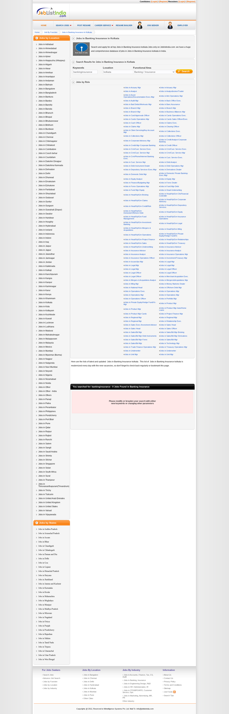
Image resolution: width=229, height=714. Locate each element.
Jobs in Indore (44, 238)
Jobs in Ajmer (44, 56)
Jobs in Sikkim (44, 638)
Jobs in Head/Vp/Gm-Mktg (171, 229)
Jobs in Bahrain (45, 85)
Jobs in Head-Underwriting (171, 190)
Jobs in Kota (44, 306)
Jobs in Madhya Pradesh (48, 609)
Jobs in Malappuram (47, 339)
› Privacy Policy (169, 682)
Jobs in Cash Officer (133, 123)
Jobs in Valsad (45, 510)
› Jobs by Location (49, 685)
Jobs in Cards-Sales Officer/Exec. (174, 119)
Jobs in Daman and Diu (47, 554)
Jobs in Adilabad (45, 44)
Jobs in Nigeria (45, 375)
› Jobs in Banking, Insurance (134, 680)
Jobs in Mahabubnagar (49, 335)
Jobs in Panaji (44, 399)
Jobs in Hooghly (45, 222)
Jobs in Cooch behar (47, 153)
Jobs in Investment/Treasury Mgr (173, 258)
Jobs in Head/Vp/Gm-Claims (136, 200)
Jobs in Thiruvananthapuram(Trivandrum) (53, 485)
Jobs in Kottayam (46, 310)
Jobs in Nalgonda (46, 363)
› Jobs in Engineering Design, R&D (137, 684)
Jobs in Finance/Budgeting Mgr (137, 183)
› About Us (167, 675)
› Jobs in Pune (88, 695)
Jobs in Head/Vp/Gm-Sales (136, 243)
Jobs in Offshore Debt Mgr (171, 288)
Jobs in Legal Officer (168, 269)
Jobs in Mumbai (45, 351)
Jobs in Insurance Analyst (170, 251)
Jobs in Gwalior (45, 214)
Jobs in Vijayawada (47, 514)
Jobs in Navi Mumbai (48, 367)
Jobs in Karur (44, 290)
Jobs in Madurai (45, 331)
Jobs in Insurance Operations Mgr (174, 254)
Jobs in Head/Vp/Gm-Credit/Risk (138, 206)
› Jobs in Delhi (88, 682)
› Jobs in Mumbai (89, 692)
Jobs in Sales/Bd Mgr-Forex (136, 340)
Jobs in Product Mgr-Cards (136, 314)
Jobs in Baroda (45, 109)
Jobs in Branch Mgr (132, 108)
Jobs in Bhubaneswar (48, 121)
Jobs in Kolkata (45, 302)
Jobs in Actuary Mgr (133, 88)
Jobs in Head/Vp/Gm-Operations (138, 235)
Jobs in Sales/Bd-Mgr (169, 340)
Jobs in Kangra (45, 278)
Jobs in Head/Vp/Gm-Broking (136, 195)
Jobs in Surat (44, 476)
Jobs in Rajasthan (45, 634)
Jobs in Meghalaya (45, 600)
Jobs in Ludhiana (46, 326)
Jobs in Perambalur (47, 407)
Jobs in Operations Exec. (135, 291)
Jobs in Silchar (45, 460)
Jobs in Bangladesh (47, 93)
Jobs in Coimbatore (47, 149)
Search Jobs (62, 25)
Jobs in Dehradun (46, 169)
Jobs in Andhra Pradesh (47, 529)
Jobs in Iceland (45, 230)
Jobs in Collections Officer (170, 136)
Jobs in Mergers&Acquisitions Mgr (174, 280)
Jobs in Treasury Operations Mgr (173, 347)
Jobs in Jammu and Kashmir (49, 584)
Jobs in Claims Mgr (132, 127)
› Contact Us (168, 678)
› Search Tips (168, 696)
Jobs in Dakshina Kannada (50, 165)
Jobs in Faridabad (46, 189)
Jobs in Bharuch (45, 113)
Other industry (128, 701)
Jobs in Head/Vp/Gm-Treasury (172, 243)
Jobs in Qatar (44, 427)
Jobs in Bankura (45, 97)
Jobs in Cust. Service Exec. (171, 157)
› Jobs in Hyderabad (90, 685)
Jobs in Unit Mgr (131, 354)
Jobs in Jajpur (44, 250)
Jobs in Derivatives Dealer (171, 170)
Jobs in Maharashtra (46, 596)
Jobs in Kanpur (45, 282)
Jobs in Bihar (43, 542)
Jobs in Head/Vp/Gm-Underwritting (139, 247)
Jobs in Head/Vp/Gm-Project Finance (140, 239)
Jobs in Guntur (45, 201)
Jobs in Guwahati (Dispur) (50, 210)
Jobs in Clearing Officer (169, 127)
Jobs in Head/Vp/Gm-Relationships (174, 239)
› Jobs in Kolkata (89, 688)
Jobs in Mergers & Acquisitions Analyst (140, 280)
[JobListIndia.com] (51, 17)
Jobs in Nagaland (45, 617)
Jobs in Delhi (44, 173)
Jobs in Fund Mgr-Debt (169, 186)
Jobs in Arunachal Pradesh (49, 533)
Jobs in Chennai (45, 137)
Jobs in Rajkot (44, 435)
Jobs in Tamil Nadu (46, 642)
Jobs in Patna (44, 403)
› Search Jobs (48, 675)
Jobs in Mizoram (45, 613)
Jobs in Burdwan (46, 129)
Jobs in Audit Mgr (131, 101)
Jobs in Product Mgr (168, 303)
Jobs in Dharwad (46, 177)
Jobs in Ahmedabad (47, 48)
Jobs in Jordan (45, 262)
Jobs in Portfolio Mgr (168, 299)
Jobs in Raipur (45, 431)
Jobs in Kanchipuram (48, 274)
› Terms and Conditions (172, 685)
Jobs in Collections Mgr (134, 136)
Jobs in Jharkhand (45, 579)
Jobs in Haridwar (46, 218)
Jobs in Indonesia (46, 234)
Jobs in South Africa (47, 472)
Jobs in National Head (133, 288)
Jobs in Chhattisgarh (46, 550)
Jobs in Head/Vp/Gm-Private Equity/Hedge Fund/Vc (171, 235)
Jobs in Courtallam (46, 157)
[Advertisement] (132, 11)
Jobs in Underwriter (132, 351)
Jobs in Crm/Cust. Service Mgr (137, 153)
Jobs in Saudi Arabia (47, 452)
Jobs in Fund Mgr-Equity (135, 190)
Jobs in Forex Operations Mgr (137, 186)
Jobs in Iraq (43, 242)
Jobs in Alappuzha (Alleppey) (51, 60)
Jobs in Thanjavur (46, 480)
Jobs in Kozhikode (46, 314)
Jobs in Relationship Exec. (171, 321)
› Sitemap (166, 688)
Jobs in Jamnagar (46, 258)
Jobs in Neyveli (45, 371)
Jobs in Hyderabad (47, 226)
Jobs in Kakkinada (46, 266)
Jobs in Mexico (45, 347)
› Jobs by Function (49, 682)
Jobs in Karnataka (45, 588)
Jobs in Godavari (46, 197)
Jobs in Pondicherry (47, 415)
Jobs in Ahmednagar (47, 52)
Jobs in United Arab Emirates (51, 498)
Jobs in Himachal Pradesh (48, 571)
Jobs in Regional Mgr (133, 317)
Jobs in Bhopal (45, 117)
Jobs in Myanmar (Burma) (50, 355)
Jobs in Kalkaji (45, 270)
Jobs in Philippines (47, 411)
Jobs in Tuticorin (45, 494)
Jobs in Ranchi (45, 439)
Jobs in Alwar (44, 68)
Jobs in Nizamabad (47, 379)
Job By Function (50, 32)
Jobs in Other (44, 387)
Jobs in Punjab (44, 626)
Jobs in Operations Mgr (169, 291)
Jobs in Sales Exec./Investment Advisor (141, 325)
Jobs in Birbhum (45, 125)
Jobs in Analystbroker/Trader (172, 91)
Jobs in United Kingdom (49, 502)
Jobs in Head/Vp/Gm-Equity (171, 212)
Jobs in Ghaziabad (46, 193)
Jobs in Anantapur (46, 76)
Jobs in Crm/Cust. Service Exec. (138, 149)
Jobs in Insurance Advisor (170, 247)
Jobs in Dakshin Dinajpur (49, 161)
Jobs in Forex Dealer (168, 183)
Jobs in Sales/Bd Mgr (133, 332)
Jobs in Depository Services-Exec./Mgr (141, 170)
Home (43, 25)
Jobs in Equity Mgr (167, 179)
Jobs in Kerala (44, 592)
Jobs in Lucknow (46, 322)
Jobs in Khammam (46, 298)
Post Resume (84, 25)
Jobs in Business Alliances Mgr (172, 112)
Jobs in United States (48, 506)
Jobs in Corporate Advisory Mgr (137, 141)
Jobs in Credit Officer (168, 145)
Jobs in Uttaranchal (46, 651)
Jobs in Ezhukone (46, 185)
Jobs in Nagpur (45, 359)
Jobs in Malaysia (46, 343)
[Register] (163, 2)
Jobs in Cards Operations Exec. (173, 115)
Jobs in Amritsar (45, 72)
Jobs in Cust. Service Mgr (135, 162)
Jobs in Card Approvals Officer (137, 115)
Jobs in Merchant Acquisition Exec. (174, 276)
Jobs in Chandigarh (47, 133)
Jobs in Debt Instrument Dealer (137, 166)
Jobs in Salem (44, 443)
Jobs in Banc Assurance (170, 104)
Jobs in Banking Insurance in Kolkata (77, 32)
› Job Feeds (168, 692)
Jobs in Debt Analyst (168, 162)
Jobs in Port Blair (46, 419)
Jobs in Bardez (45, 101)
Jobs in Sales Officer (168, 329)
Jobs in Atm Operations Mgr (171, 96)
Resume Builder (124, 25)
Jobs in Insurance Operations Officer (140, 258)
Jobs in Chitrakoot (46, 145)
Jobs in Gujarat (44, 567)
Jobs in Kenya (44, 294)
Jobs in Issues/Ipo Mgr (134, 262)
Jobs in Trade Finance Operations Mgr (140, 347)
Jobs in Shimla (45, 456)
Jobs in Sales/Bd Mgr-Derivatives (173, 336)
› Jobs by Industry (49, 688)
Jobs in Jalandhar (46, 254)
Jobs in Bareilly (45, 105)
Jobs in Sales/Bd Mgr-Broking (172, 332)
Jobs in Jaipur (44, 246)
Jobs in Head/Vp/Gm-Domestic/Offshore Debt (133, 212)
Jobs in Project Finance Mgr (171, 314)
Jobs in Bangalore (46, 89)
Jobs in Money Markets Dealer (172, 284)
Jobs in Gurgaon (45, 206)
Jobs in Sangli (44, 447)
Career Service (103, 25)
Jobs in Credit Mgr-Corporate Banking (140, 145)
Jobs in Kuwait (45, 318)
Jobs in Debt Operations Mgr (172, 166)
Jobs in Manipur (44, 605)
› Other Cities (87, 698)
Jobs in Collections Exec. (170, 131)
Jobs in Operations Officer (135, 299)
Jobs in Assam (44, 537)
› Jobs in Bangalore (90, 675)
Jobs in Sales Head (168, 325)
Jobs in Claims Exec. (168, 123)
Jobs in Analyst (131, 91)
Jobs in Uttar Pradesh (46, 655)
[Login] (154, 2)
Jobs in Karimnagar (47, 286)
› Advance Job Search (51, 678)
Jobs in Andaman (46, 80)
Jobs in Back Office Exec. (170, 101)
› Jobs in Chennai (89, 678)
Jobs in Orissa (44, 621)
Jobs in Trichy (44, 490)
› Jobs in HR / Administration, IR (135, 687)
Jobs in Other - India (47, 391)
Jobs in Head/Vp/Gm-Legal (171, 223)
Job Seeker (153, 25)
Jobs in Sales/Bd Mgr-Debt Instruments (141, 336)
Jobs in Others (44, 395)
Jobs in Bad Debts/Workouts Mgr (138, 104)
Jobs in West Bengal (46, 659)
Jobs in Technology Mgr (170, 343)
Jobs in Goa (43, 563)
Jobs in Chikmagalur (47, 141)
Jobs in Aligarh (45, 64)
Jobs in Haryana (44, 575)
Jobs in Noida (44, 383)
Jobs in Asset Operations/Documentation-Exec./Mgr (139, 96)
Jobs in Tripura (44, 647)
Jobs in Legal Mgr (167, 262)
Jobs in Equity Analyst (133, 179)
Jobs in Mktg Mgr (132, 284)
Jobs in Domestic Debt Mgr (136, 174)
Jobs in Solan (44, 468)
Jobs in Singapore (46, 464)
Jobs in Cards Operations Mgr (137, 119)
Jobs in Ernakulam (46, 181)
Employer (183, 25)
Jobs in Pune (44, 423)
